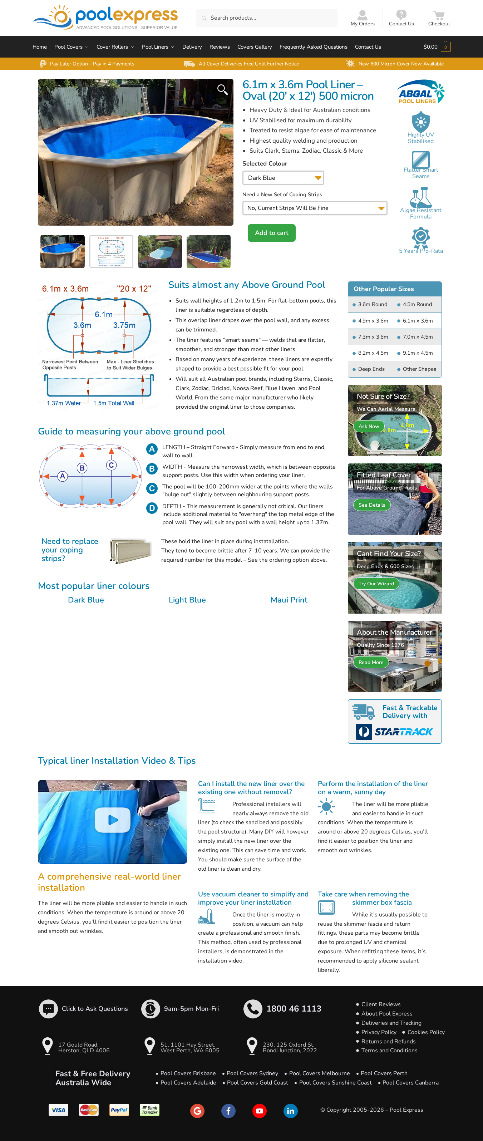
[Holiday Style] (395, 420)
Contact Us (401, 23)
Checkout (439, 23)
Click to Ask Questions (95, 1008)
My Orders (363, 23)
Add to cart (272, 232)
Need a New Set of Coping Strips (282, 194)
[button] (112, 821)
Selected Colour (264, 163)
